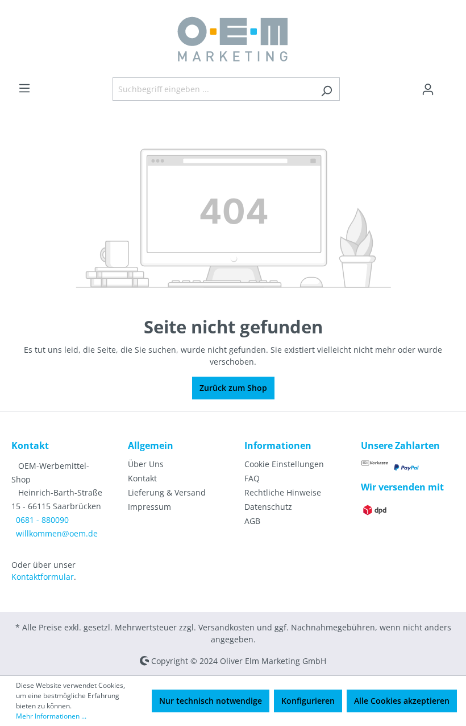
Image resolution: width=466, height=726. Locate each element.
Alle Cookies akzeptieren (402, 700)
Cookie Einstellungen (284, 464)
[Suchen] (326, 89)
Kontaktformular (42, 576)
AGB (252, 520)
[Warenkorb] (448, 85)
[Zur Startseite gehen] (233, 39)
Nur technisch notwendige (210, 700)
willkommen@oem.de (57, 533)
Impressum (149, 506)
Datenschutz (268, 506)
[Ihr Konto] (428, 89)
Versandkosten (226, 627)
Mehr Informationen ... (51, 716)
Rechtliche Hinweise (282, 492)
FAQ (252, 478)
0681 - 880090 (42, 519)
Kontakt (142, 478)
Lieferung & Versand (167, 492)
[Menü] (24, 88)
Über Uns (146, 464)
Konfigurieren (308, 700)
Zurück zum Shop (233, 387)
